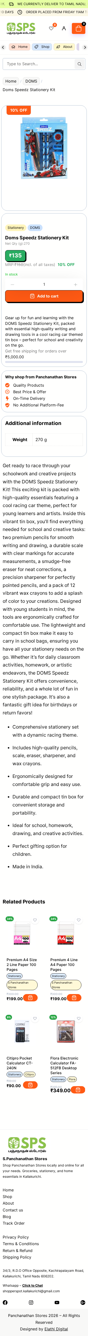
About (8, 1203)
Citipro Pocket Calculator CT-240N (20, 1063)
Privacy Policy (16, 1237)
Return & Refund (18, 1250)
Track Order (14, 1223)
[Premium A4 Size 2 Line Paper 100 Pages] (22, 922)
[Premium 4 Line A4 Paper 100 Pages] (66, 922)
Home (10, 81)
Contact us (13, 1210)
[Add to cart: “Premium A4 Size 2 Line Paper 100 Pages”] (30, 997)
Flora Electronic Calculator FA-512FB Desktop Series (64, 1065)
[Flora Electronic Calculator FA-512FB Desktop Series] (66, 1021)
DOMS (31, 81)
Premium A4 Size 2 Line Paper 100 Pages (22, 964)
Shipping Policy (17, 1257)
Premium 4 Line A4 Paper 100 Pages (64, 964)
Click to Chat (32, 1285)
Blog (7, 1216)
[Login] (64, 28)
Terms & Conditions (21, 1243)
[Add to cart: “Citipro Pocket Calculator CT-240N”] (30, 1085)
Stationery (16, 228)
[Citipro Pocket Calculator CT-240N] (22, 1021)
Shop (7, 1196)
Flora (72, 1079)
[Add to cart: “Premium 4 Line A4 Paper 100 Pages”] (74, 997)
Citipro (29, 1074)
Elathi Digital (56, 1328)
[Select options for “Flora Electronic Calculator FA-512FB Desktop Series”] (78, 1089)
